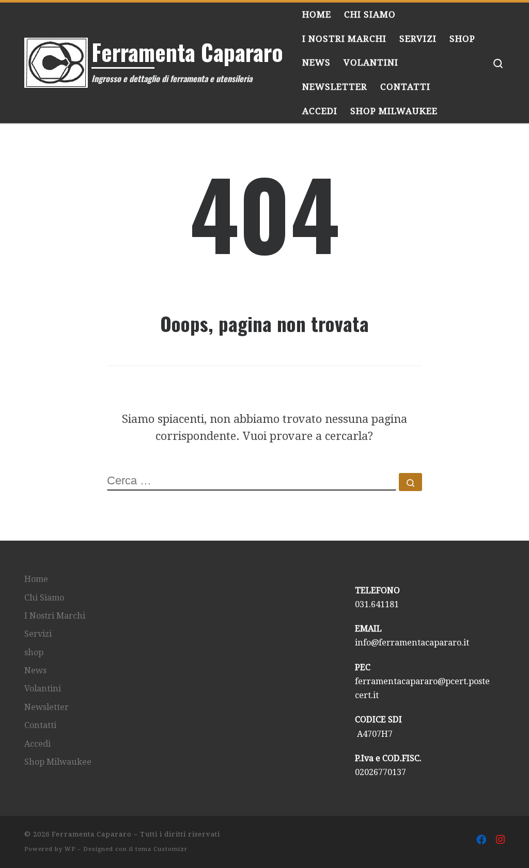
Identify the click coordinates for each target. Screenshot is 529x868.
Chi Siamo (44, 598)
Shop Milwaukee (57, 762)
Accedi (37, 744)
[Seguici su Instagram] (500, 840)
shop (33, 652)
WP (70, 849)
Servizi (38, 634)
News (35, 670)
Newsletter (46, 707)
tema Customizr (161, 849)
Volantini (42, 688)
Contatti (40, 725)
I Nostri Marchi (54, 616)
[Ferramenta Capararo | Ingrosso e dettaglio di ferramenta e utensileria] (56, 59)
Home (36, 579)
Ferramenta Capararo (92, 834)
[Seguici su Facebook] (481, 840)
